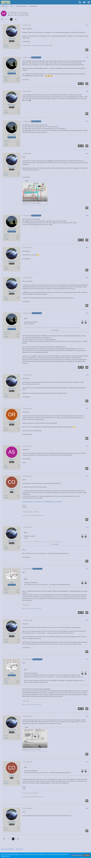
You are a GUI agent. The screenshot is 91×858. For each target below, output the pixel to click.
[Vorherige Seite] (2, 19)
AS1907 (12, 15)
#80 (87, 808)
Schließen (87, 855)
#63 (87, 91)
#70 (87, 375)
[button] (88, 2)
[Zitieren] (86, 50)
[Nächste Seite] (16, 19)
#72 (87, 446)
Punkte (5, 44)
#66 (87, 215)
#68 (87, 277)
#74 (87, 527)
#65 (87, 153)
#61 (87, 25)
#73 (87, 476)
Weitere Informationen (77, 855)
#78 (87, 716)
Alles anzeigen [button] (54, 330)
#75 (87, 569)
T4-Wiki (37, 608)
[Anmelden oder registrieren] (84, 2)
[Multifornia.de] (6, 2)
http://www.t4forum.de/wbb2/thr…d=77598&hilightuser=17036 (41, 502)
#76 (87, 620)
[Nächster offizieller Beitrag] (82, 83)
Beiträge (6, 46)
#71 (87, 408)
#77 (87, 659)
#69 (87, 313)
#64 (87, 121)
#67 (87, 247)
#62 (87, 57)
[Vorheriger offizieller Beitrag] (79, 83)
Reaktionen (7, 77)
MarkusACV (40, 45)
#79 (87, 762)
